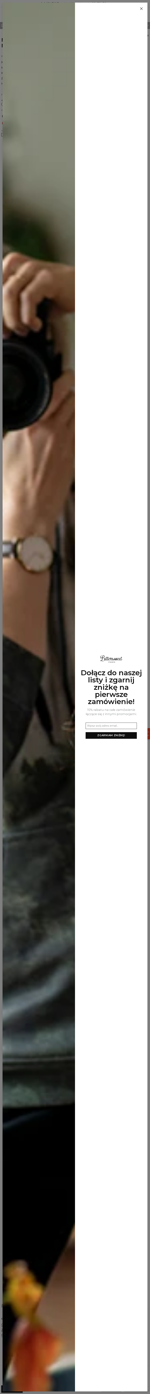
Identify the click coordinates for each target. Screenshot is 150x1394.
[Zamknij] (141, 9)
